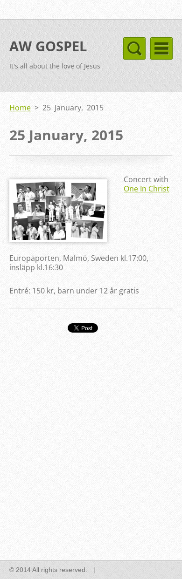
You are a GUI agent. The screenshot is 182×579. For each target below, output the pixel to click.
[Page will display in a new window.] (58, 239)
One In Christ (146, 189)
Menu (161, 48)
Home (20, 107)
